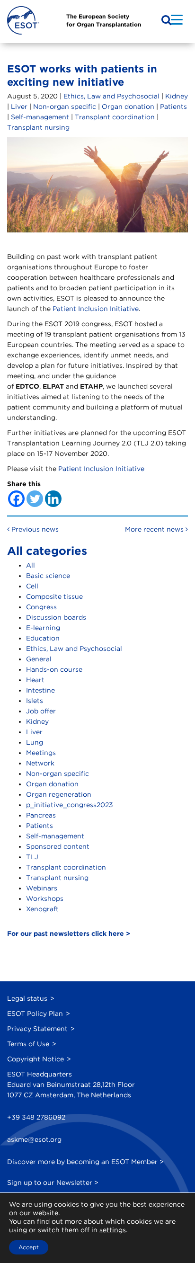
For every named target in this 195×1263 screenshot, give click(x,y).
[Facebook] (16, 498)
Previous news (34, 529)
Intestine (40, 690)
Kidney (176, 96)
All (30, 565)
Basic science (48, 575)
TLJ (32, 857)
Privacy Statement (37, 1028)
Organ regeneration (58, 794)
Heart (35, 680)
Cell (32, 586)
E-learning (43, 628)
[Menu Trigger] (176, 19)
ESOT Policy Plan (35, 1013)
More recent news (155, 529)
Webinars (41, 888)
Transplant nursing (38, 127)
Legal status (27, 998)
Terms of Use (28, 1044)
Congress (41, 607)
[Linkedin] (53, 498)
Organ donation (128, 106)
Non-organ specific (64, 106)
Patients (173, 106)
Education (43, 638)
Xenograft (42, 909)
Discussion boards (56, 617)
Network (40, 763)
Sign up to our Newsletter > (52, 1182)
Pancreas (41, 815)
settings (112, 1230)
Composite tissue (54, 596)
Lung (34, 742)
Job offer (41, 711)
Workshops (44, 898)
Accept (28, 1247)
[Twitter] (35, 498)
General (39, 659)
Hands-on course (54, 669)
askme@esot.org (34, 1139)
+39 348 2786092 (36, 1117)
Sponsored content (57, 846)
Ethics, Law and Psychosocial (111, 96)
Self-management (40, 117)
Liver (19, 106)
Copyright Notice (35, 1059)
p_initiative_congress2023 (69, 805)
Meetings (41, 752)
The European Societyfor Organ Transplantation (103, 20)
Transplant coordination (115, 117)
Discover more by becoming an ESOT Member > (85, 1161)
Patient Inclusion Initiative (96, 308)
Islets (34, 700)
